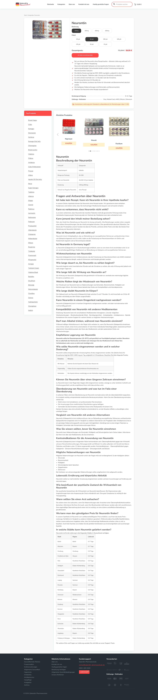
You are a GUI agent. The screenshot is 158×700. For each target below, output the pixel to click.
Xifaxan (30, 243)
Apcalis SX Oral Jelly (35, 179)
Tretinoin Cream (33, 268)
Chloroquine (32, 146)
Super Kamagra (33, 188)
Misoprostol (32, 260)
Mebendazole (32, 239)
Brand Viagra (32, 120)
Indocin (30, 310)
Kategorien (61, 4)
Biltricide (31, 285)
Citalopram (32, 234)
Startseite (50, 4)
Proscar (30, 171)
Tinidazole (31, 251)
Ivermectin (31, 213)
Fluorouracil (32, 255)
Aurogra (31, 264)
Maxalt (94, 140)
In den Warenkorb (85, 55)
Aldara (30, 175)
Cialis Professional (34, 167)
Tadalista (31, 192)
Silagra (30, 201)
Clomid (30, 205)
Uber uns (72, 4)
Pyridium (119, 143)
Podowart (31, 222)
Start (25, 15)
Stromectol (32, 133)
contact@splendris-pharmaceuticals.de (92, 665)
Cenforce (31, 137)
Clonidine (31, 293)
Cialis (30, 125)
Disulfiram (31, 281)
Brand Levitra (32, 150)
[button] (68, 143)
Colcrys (30, 298)
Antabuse (31, 163)
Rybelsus (31, 209)
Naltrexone (32, 217)
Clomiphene (32, 306)
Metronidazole (33, 289)
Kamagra (31, 129)
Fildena (30, 158)
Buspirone (31, 247)
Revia (30, 184)
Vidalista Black (33, 272)
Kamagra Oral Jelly (34, 141)
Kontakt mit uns (83, 4)
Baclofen (31, 277)
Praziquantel (32, 226)
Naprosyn (68, 139)
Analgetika (31, 15)
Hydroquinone (33, 302)
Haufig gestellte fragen (101, 4)
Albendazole (32, 230)
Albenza (31, 196)
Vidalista (31, 154)
